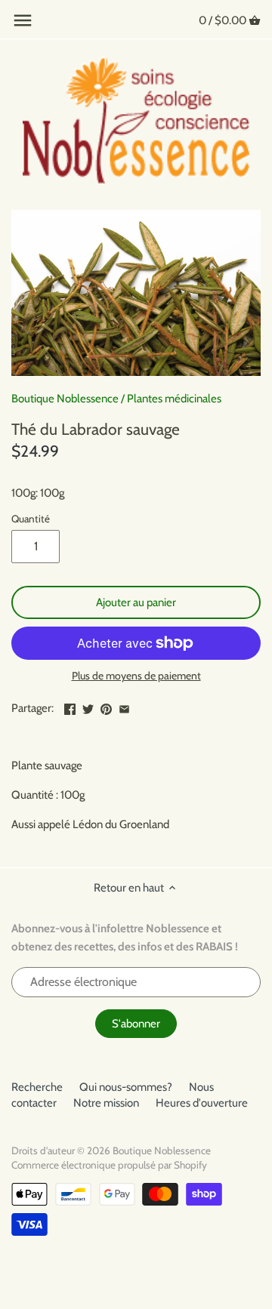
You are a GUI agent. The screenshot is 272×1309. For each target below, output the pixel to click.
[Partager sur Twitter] (88, 706)
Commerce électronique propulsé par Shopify (109, 1165)
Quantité (30, 519)
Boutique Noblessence (65, 398)
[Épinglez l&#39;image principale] (106, 706)
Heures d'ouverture (202, 1103)
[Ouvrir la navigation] (22, 20)
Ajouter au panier (136, 602)
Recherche (37, 1087)
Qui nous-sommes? (125, 1087)
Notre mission (106, 1103)
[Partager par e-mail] (124, 706)
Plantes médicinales (174, 398)
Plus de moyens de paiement (136, 676)
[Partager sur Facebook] (70, 706)
